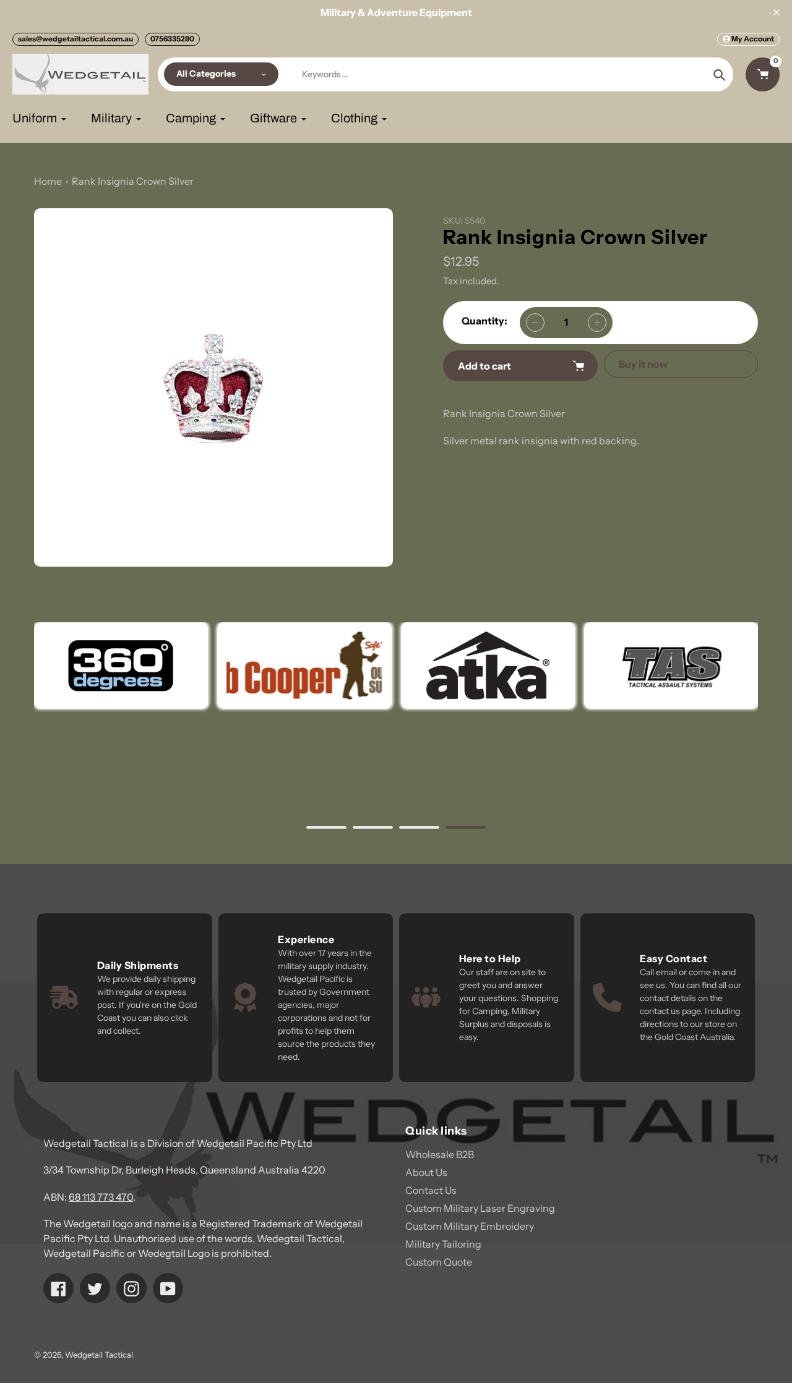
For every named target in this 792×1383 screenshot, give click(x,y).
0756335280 (172, 38)
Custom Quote (438, 1262)
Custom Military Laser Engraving (480, 1208)
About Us (426, 1172)
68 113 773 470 (101, 1197)
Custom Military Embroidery (469, 1226)
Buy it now (643, 364)
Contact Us (431, 1190)
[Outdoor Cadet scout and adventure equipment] (121, 666)
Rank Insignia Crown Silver (133, 181)
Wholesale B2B (439, 1154)
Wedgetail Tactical (99, 1355)
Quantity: (484, 321)
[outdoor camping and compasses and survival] (487, 666)
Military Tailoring (443, 1244)
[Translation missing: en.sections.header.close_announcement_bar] (776, 12)
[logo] (304, 666)
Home (48, 181)
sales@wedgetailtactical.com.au (75, 38)
